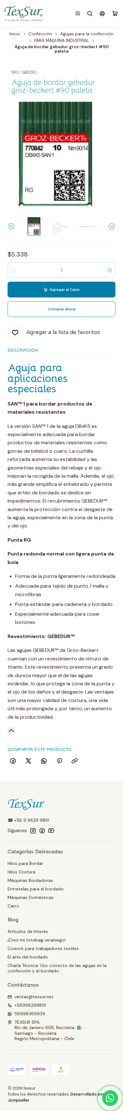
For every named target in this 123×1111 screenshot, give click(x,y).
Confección (40, 34)
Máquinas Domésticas (31, 897)
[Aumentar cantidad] (109, 270)
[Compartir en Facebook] (13, 761)
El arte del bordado (28, 957)
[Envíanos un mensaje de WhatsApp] (110, 1098)
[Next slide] (110, 226)
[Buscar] (90, 13)
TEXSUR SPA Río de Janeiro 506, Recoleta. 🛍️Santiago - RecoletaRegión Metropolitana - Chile (48, 1030)
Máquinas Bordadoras (30, 880)
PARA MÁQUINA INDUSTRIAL (61, 40)
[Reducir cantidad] (13, 270)
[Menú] (77, 13)
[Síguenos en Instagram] (33, 830)
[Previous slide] (12, 226)
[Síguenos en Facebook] (42, 830)
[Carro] (115, 14)
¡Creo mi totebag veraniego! (37, 940)
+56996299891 (30, 1005)
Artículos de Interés (28, 931)
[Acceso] (102, 13)
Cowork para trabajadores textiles (43, 948)
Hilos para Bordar (25, 863)
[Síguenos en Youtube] (51, 830)
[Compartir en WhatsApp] (43, 761)
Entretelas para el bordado (36, 889)
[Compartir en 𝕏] (28, 761)
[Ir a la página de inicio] (24, 13)
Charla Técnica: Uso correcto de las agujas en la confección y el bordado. (57, 968)
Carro (13, 906)
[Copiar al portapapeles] (74, 761)
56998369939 (30, 1013)
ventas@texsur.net (34, 996)
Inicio (14, 34)
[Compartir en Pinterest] (59, 761)
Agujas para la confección (87, 34)
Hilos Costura (21, 872)
